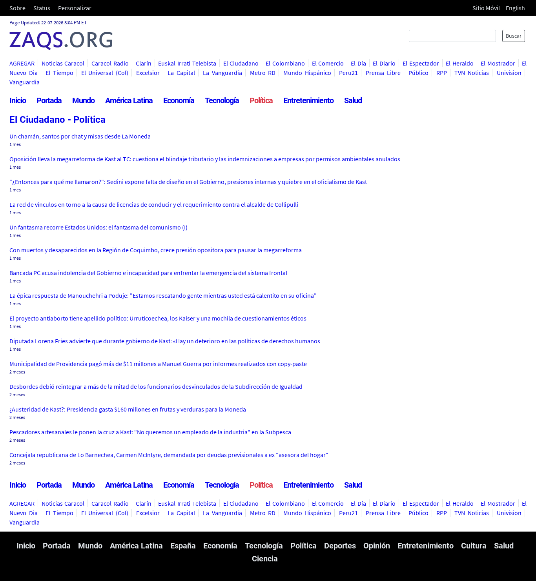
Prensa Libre (383, 72)
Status (41, 8)
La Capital (181, 72)
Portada (49, 100)
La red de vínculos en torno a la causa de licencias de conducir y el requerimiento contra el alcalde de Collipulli (153, 204)
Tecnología (222, 100)
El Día (358, 63)
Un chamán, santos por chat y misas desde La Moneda (80, 136)
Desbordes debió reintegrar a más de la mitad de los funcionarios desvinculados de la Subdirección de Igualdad (156, 386)
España (183, 545)
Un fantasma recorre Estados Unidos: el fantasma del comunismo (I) (98, 227)
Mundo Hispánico (307, 72)
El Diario (384, 63)
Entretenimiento (308, 100)
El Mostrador (498, 63)
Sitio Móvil (486, 8)
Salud (353, 100)
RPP (441, 72)
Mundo (83, 100)
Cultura (474, 545)
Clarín (143, 63)
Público (418, 72)
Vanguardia (24, 82)
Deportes (340, 545)
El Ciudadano (241, 63)
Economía (178, 100)
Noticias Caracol (63, 63)
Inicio (17, 100)
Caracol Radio (110, 63)
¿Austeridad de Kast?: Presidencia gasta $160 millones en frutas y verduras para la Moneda (127, 409)
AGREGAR (22, 63)
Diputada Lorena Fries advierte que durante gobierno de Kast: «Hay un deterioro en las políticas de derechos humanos (164, 341)
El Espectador (421, 63)
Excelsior (148, 72)
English (515, 8)
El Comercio (328, 63)
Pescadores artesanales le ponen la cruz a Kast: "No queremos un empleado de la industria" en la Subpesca (150, 432)
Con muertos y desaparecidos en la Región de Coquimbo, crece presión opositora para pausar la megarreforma (155, 250)
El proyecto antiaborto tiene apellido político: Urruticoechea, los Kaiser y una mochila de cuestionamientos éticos (157, 318)
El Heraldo (460, 63)
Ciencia (265, 558)
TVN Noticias (471, 72)
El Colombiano (285, 63)
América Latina (129, 100)
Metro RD (263, 72)
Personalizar (74, 8)
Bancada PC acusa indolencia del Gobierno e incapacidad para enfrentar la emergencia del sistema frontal (148, 273)
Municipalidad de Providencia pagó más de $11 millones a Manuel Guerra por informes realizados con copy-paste (158, 364)
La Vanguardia (222, 72)
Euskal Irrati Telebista (187, 63)
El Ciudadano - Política (57, 119)
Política (261, 100)
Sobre (17, 8)
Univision (509, 72)
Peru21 (348, 72)
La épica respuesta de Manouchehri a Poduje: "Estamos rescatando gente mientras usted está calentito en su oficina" (163, 295)
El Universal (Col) (105, 72)
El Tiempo (59, 72)
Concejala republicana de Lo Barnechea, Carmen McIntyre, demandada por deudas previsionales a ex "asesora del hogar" (168, 455)
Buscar (513, 35)
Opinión (376, 545)
